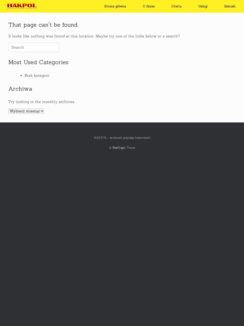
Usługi (203, 6)
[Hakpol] (21, 6)
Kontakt (230, 6)
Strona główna (115, 6)
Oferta (176, 6)
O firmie (149, 6)
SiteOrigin (118, 147)
